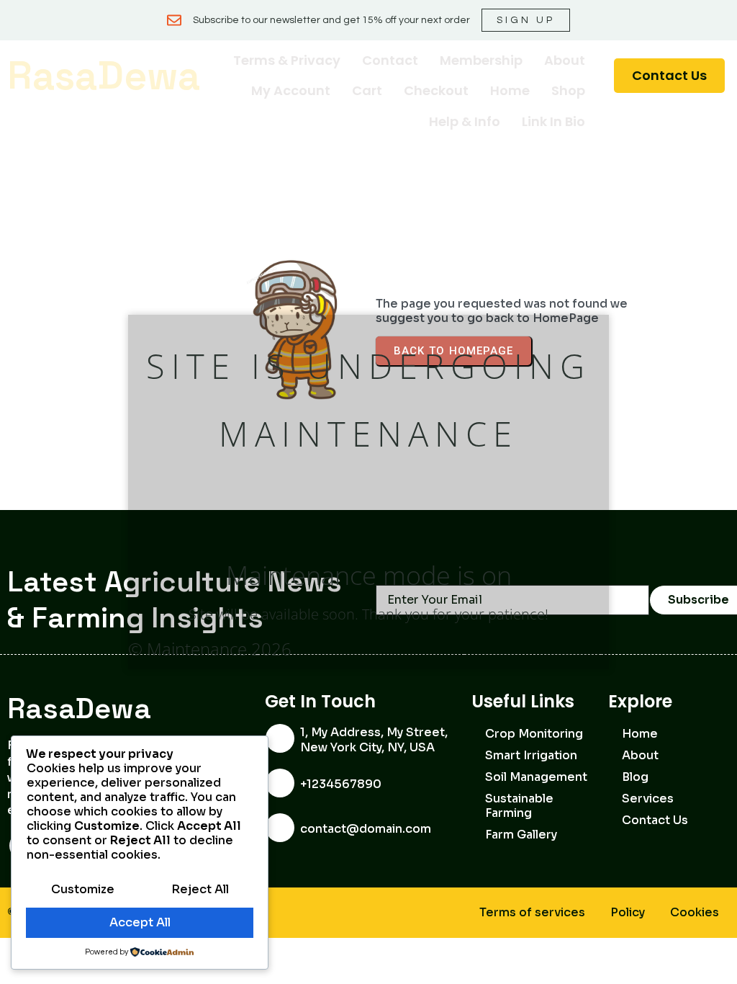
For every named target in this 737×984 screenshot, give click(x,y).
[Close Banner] (723, 20)
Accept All (140, 922)
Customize (82, 889)
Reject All (200, 889)
